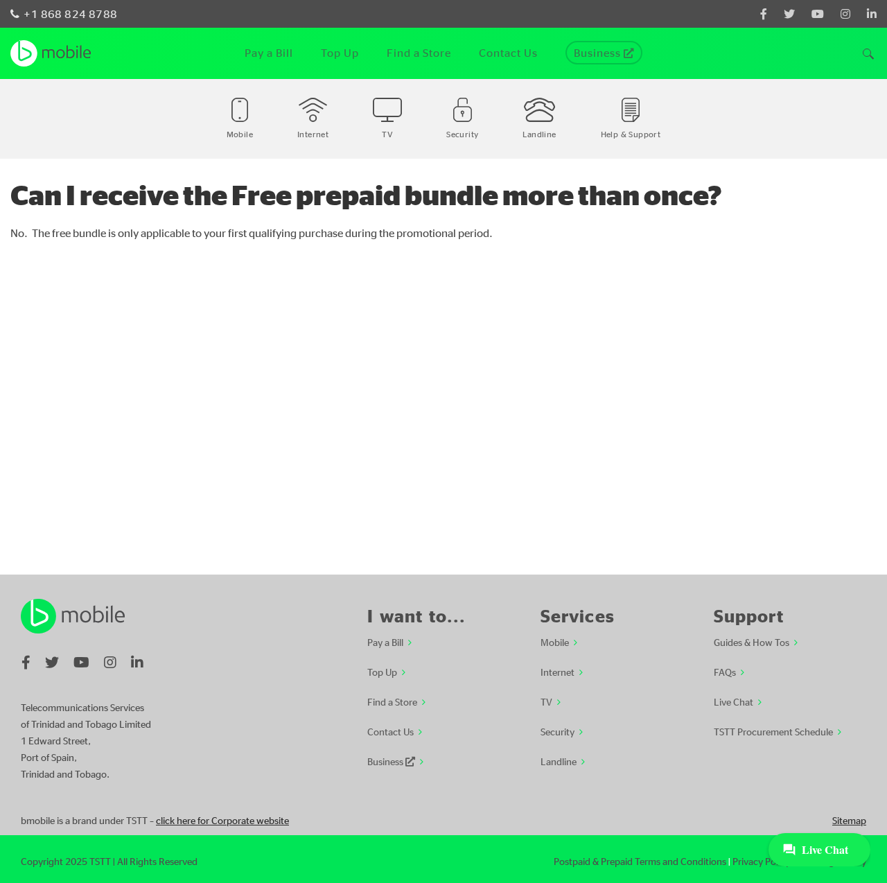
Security (557, 731)
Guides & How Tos (751, 642)
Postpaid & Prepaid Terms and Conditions (640, 861)
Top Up (382, 671)
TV (546, 701)
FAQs (725, 671)
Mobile (555, 642)
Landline (559, 761)
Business (386, 761)
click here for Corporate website (222, 820)
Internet (557, 671)
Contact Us (390, 731)
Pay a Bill (385, 642)
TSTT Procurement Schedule (773, 731)
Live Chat (733, 701)
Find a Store (392, 701)
